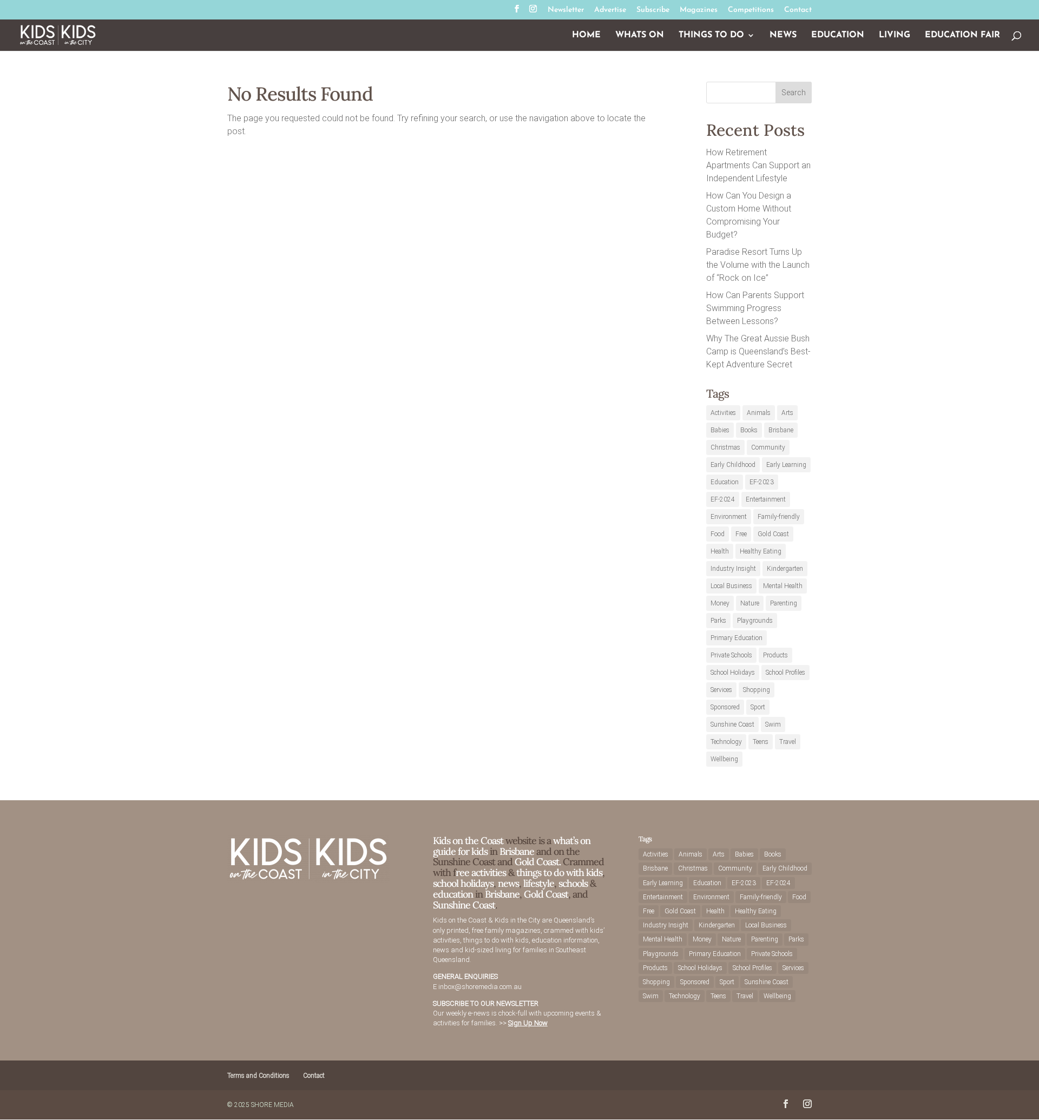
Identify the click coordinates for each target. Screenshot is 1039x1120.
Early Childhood (733, 465)
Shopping (756, 690)
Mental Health (783, 586)
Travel (787, 742)
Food (718, 534)
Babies (720, 430)
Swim (773, 724)
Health (720, 551)
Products (775, 655)
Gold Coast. (536, 861)
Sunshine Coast (732, 724)
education (454, 894)
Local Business (731, 586)
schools (573, 883)
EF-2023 (761, 482)
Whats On (639, 35)
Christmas (725, 447)
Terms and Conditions (258, 1075)
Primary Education (736, 638)
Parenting (783, 603)
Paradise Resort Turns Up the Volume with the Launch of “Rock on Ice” (758, 265)
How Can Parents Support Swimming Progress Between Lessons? (755, 308)
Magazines (699, 10)
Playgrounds (755, 620)
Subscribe (652, 10)
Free (741, 534)
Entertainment (766, 499)
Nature (749, 603)
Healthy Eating (760, 551)
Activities (723, 413)
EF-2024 (723, 499)
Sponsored (725, 707)
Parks (718, 620)
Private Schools (731, 655)
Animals (759, 413)
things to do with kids (559, 872)
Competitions (751, 10)
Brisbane (780, 430)
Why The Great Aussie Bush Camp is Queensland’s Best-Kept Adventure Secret (758, 351)
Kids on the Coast (468, 840)
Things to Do (711, 35)
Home (586, 35)
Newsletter (566, 10)
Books (749, 430)
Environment (729, 517)
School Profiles (785, 672)
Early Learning (786, 465)
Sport (758, 707)
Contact (798, 10)
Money (720, 603)
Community (768, 447)
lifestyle (538, 883)
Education (837, 35)
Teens (760, 742)
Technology (726, 742)
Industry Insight (733, 568)
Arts (787, 413)
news (508, 883)
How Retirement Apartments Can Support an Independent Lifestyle (758, 165)
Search (793, 92)
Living (894, 35)
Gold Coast (773, 534)
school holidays (463, 883)
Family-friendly (779, 517)
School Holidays (733, 672)
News (783, 35)
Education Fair (962, 35)
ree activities (481, 872)
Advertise (610, 10)
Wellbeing (724, 759)
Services (721, 690)
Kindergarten (785, 568)
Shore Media (272, 1105)
